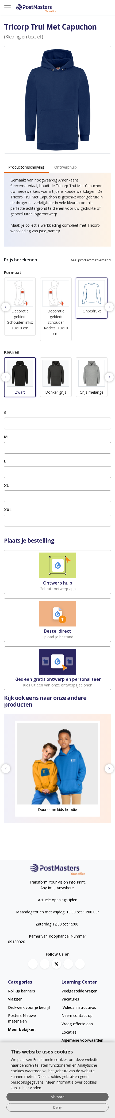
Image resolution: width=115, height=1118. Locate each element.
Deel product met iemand (90, 260)
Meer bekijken (22, 1029)
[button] (20, 294)
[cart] (110, 7)
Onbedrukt (92, 311)
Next (109, 306)
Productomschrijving (26, 167)
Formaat (12, 272)
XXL (7, 509)
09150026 (16, 942)
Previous (5, 306)
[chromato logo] (57, 869)
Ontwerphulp (65, 167)
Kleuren (11, 352)
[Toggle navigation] (7, 8)
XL (6, 485)
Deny (57, 1107)
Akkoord (57, 1096)
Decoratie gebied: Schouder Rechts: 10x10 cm (56, 322)
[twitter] (56, 964)
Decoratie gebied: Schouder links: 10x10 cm (20, 319)
